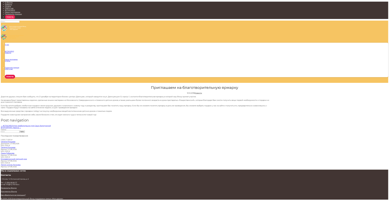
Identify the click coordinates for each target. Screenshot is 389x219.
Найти (22, 131)
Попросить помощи (13, 14)
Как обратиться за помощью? (13, 195)
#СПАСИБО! (10, 10)
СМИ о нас (9, 8)
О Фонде (9, 3)
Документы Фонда (9, 192)
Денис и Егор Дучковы (11, 165)
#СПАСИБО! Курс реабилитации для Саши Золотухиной (26, 126)
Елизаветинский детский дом (14, 159)
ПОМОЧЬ (10, 17)
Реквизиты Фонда (9, 188)
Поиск (3, 130)
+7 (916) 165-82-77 (10, 183)
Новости (8, 4)
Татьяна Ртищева (8, 142)
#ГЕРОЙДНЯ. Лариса (11, 128)
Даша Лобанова (7, 153)
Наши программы (12, 12)
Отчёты (8, 6)
